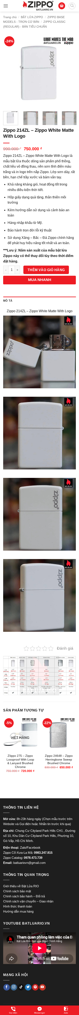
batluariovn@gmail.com (29, 862)
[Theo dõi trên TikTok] (21, 987)
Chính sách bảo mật (17, 891)
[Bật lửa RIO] (38, 6)
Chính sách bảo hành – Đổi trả (24, 896)
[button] (5, 6)
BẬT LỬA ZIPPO (32, 17)
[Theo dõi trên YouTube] (42, 987)
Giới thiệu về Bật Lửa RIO (21, 886)
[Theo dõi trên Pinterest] (35, 987)
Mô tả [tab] (7, 300)
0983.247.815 (43, 852)
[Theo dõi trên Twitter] (28, 987)
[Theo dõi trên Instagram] (14, 987)
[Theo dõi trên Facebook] (6, 987)
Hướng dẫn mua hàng (18, 911)
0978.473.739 (33, 857)
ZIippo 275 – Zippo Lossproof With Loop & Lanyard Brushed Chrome (20, 761)
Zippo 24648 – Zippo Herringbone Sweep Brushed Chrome (59, 759)
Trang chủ (10, 17)
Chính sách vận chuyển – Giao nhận (28, 901)
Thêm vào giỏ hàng (46, 270)
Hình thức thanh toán (17, 906)
